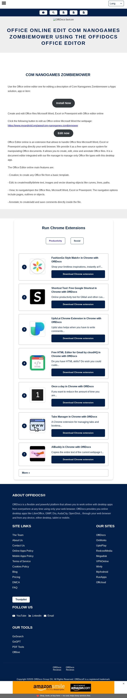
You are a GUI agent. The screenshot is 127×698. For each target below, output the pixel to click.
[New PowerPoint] (84, 12)
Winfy (99, 566)
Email (51, 615)
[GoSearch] (53, 12)
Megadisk (101, 556)
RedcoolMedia (104, 550)
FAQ (14, 587)
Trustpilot (21, 599)
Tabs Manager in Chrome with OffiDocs (74, 416)
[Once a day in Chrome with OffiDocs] (38, 402)
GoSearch (18, 636)
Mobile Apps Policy (22, 556)
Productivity (55, 241)
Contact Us (18, 545)
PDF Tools (18, 647)
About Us (17, 540)
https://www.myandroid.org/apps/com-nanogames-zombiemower (43, 125)
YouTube (21, 615)
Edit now (63, 133)
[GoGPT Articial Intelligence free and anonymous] (43, 12)
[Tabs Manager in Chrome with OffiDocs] (38, 432)
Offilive (16, 652)
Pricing (16, 577)
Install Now (63, 103)
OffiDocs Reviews (57, 668)
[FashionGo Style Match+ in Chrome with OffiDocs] (38, 273)
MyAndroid (102, 572)
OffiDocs (101, 535)
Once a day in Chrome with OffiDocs (72, 386)
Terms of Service (21, 561)
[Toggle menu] (4, 3)
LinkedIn (37, 615)
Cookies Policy (20, 566)
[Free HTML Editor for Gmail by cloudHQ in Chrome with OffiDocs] (38, 369)
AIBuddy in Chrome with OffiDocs (71, 447)
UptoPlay (101, 545)
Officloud (101, 582)
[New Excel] (73, 12)
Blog (15, 572)
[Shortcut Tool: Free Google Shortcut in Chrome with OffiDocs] (38, 303)
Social (77, 241)
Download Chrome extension (78, 274)
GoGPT (16, 641)
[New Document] (63, 12)
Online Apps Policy (22, 550)
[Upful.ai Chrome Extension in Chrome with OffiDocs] (38, 335)
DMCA (16, 582)
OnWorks (101, 540)
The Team (17, 535)
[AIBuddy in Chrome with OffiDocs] (38, 460)
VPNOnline (102, 561)
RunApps (101, 577)
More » (26, 472)
